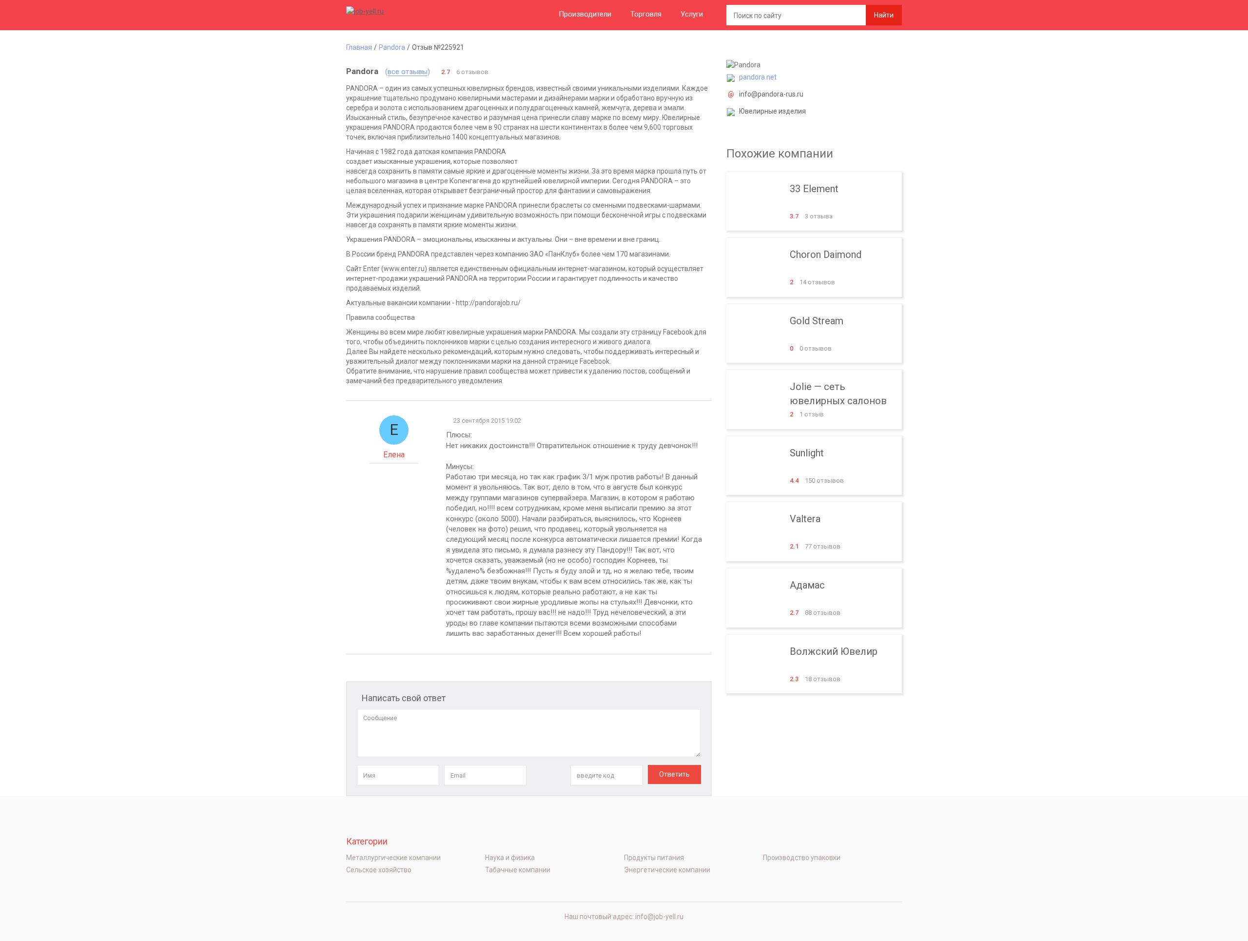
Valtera (814, 531)
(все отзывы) (407, 72)
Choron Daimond (814, 267)
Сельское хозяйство (378, 870)
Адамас (814, 598)
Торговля (646, 14)
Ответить (674, 774)
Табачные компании (517, 870)
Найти (884, 15)
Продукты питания (654, 858)
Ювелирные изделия (772, 111)
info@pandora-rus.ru (771, 94)
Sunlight (814, 465)
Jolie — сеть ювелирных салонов (814, 399)
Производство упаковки (801, 858)
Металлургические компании (393, 858)
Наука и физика (510, 858)
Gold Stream (814, 333)
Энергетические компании (667, 870)
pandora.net (758, 77)
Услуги (692, 14)
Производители (585, 14)
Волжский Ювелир (814, 664)
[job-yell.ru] (395, 11)
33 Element (814, 201)
